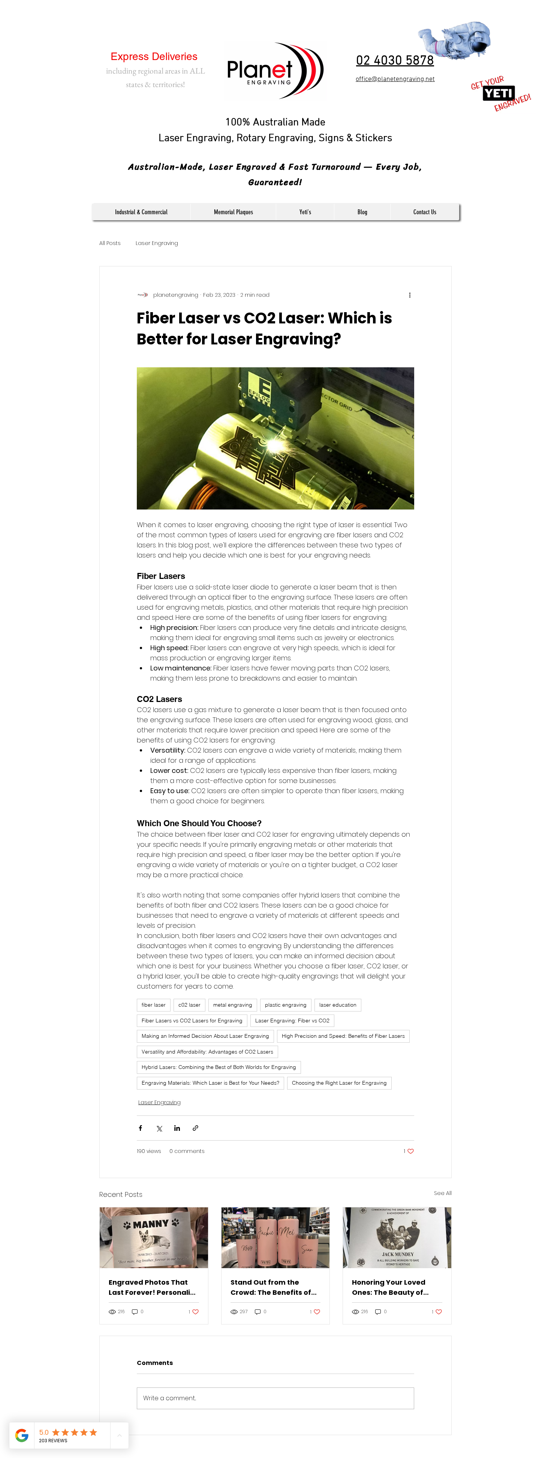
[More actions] (409, 294)
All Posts (110, 243)
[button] (141, 212)
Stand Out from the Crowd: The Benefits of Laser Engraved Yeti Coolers (271, 1287)
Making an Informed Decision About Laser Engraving (205, 1036)
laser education (337, 1004)
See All (443, 1193)
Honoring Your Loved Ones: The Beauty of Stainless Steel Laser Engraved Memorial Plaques (388, 1287)
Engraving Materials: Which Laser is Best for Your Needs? (210, 1082)
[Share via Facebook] (140, 1128)
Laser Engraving (157, 243)
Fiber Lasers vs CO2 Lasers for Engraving (192, 1020)
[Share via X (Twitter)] (158, 1128)
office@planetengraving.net (395, 79)
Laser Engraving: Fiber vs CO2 (292, 1020)
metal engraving (232, 1004)
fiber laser (154, 1004)
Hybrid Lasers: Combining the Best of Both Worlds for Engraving (219, 1067)
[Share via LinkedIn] (177, 1128)
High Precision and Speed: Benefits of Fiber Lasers (343, 1036)
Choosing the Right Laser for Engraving (339, 1082)
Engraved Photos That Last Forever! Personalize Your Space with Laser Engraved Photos (153, 1287)
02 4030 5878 (395, 61)
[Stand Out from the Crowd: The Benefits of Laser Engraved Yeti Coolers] (276, 1237)
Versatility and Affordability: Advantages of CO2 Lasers (207, 1051)
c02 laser (189, 1004)
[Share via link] (195, 1128)
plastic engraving (286, 1004)
